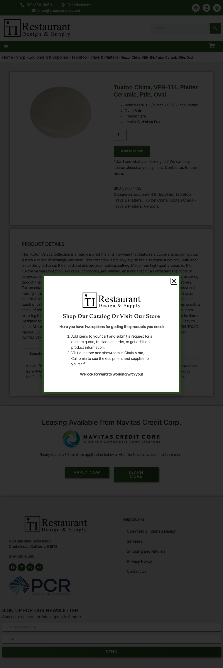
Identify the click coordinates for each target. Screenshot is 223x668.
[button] (174, 281)
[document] (111, 334)
